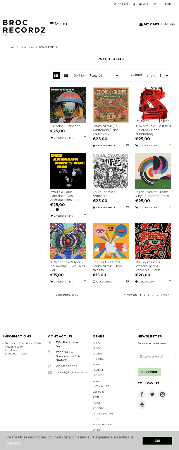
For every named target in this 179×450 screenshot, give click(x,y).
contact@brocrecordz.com (71, 372)
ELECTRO (99, 359)
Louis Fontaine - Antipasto (105, 194)
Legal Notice (12, 350)
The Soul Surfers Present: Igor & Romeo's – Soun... (148, 266)
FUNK (96, 364)
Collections (27, 47)
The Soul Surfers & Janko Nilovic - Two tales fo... (107, 266)
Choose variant (63, 137)
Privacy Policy (14, 346)
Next (164, 294)
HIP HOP (98, 375)
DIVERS (98, 353)
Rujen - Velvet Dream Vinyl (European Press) (152, 194)
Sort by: (80, 75)
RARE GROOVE (103, 413)
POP (96, 397)
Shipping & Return (17, 353)
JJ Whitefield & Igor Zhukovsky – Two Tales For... (67, 266)
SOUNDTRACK (102, 424)
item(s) (160, 24)
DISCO (97, 348)
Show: (151, 75)
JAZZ (96, 380)
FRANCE (98, 369)
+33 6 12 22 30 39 (66, 366)
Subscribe (149, 372)
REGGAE (99, 408)
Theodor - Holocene (65, 126)
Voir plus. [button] (14, 443)
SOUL (96, 419)
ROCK (97, 402)
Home (11, 47)
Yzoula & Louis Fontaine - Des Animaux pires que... (65, 196)
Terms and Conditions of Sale (23, 343)
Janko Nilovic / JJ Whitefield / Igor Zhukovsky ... (106, 130)
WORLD (98, 429)
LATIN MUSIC (101, 386)
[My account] (134, 4)
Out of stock (104, 281)
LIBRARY (98, 391)
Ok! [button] (157, 440)
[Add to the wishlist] (85, 138)
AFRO (97, 342)
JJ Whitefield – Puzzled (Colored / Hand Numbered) (153, 130)
